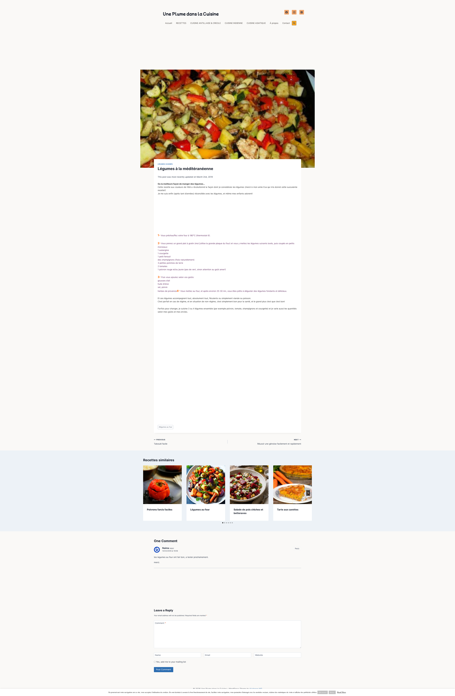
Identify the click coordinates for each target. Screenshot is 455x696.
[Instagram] (294, 12)
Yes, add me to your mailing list (170, 662)
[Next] (308, 493)
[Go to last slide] (147, 493)
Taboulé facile (160, 442)
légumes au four (165, 427)
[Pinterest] (301, 12)
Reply (297, 548)
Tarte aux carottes (287, 509)
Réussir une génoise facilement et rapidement (279, 442)
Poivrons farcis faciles (159, 509)
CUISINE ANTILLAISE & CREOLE (205, 23)
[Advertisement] (227, 52)
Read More (341, 692)
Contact (286, 23)
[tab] (222, 522)
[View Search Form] (294, 23)
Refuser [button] (332, 692)
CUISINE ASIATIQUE (256, 23)
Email (207, 655)
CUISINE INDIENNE (234, 23)
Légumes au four (200, 509)
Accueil (168, 23)
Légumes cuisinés (165, 164)
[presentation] (162, 484)
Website (259, 655)
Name (158, 655)
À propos (274, 23)
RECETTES (181, 23)
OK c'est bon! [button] (322, 692)
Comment (160, 623)
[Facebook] (286, 12)
